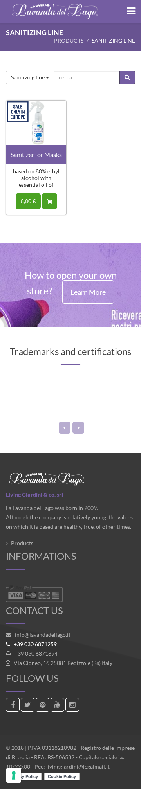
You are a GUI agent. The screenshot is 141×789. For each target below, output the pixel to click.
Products (68, 40)
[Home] (70, 11)
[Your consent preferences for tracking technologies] (13, 775)
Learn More (88, 292)
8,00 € (28, 201)
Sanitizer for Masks (36, 154)
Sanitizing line (28, 77)
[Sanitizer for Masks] (36, 122)
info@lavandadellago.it (42, 634)
